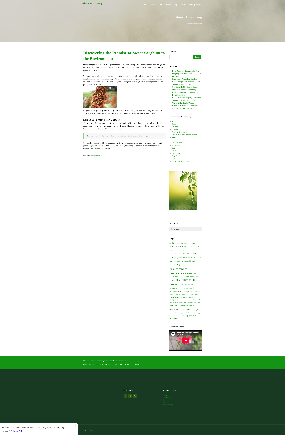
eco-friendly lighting (175, 253)
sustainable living (175, 313)
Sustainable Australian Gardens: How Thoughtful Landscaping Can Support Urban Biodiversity (186, 81)
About (182, 5)
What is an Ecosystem (180, 161)
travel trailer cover (175, 315)
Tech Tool (176, 153)
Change (175, 129)
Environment (95, 156)
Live (161, 5)
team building (187, 313)
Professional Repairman (186, 302)
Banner (174, 124)
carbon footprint (191, 243)
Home (145, 5)
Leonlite (172, 302)
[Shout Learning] (92, 4)
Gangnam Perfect (180, 294)
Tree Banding (171, 5)
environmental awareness (182, 273)
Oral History (177, 143)
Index (174, 137)
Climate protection (194, 247)
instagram (173, 300)
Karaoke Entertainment (184, 300)
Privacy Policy (195, 5)
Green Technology (176, 297)
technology (196, 313)
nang (176, 302)
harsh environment (189, 297)
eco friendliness (189, 253)
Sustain (175, 151)
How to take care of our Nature (184, 135)
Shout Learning (93, 430)
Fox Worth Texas (188, 291)
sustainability (188, 309)
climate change (177, 246)
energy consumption (181, 261)
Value (174, 159)
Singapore (189, 305)
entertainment (185, 264)
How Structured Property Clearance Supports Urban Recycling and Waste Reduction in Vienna (186, 100)
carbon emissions (177, 243)
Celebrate (175, 127)
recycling (197, 302)
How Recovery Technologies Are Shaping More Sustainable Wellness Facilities (186, 73)
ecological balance (186, 257)
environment (178, 269)
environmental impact (179, 276)
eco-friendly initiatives (192, 250)
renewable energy (177, 305)
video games (187, 315)
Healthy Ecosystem (179, 132)
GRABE (188, 294)
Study (153, 5)
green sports (194, 294)
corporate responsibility (176, 250)
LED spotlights (196, 300)
